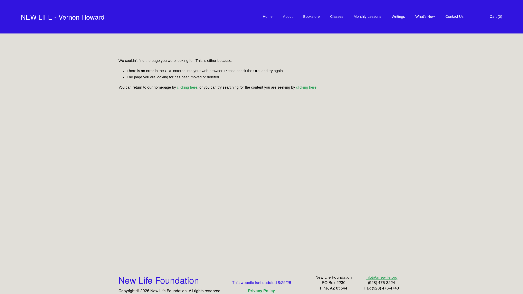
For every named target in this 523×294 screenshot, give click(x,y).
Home (268, 16)
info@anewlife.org (381, 277)
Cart (496, 16)
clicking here (187, 87)
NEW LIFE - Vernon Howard (62, 16)
